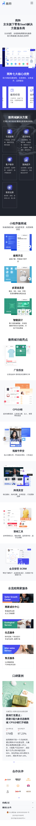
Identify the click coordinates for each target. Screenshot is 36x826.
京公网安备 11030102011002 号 (19, 812)
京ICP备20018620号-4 (18, 818)
